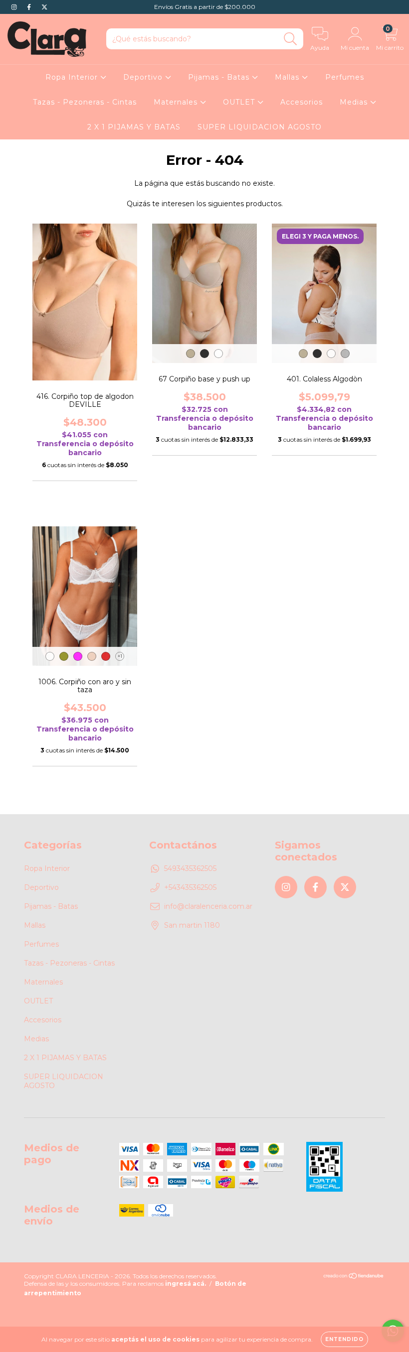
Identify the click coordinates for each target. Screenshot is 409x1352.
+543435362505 (190, 887)
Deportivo (144, 77)
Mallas (288, 77)
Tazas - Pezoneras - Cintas (85, 102)
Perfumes (344, 77)
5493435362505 (190, 868)
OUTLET (240, 102)
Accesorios (301, 102)
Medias (355, 102)
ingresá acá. (185, 1283)
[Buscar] (290, 39)
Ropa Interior (72, 77)
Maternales (177, 102)
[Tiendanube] (354, 1277)
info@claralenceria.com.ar (208, 906)
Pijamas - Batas (220, 77)
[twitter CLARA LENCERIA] (44, 6)
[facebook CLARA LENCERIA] (29, 6)
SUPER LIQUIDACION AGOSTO (260, 127)
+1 (120, 656)
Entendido (344, 1339)
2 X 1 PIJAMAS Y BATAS (134, 127)
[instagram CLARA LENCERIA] (14, 6)
